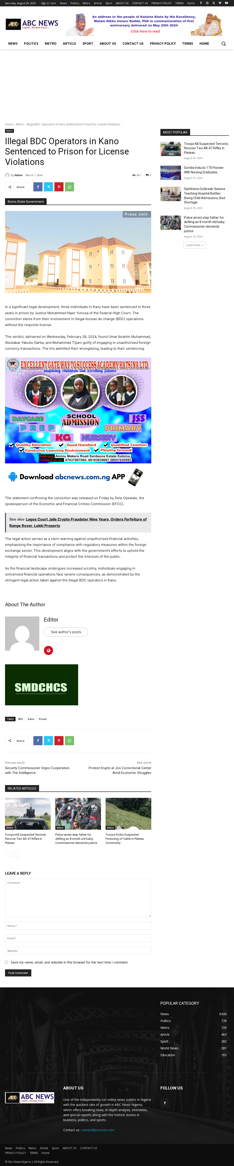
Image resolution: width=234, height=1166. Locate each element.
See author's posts (66, 632)
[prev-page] (8, 854)
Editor (19, 175)
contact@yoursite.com (97, 1130)
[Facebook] (201, 3)
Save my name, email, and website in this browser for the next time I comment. (69, 962)
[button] (223, 43)
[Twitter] (213, 3)
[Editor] (8, 175)
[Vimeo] (220, 3)
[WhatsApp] (69, 186)
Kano (31, 719)
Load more (193, 245)
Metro (20, 124)
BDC (20, 719)
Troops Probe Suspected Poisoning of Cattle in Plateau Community (125, 839)
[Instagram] (207, 3)
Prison (43, 719)
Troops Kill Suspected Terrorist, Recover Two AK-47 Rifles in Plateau (25, 839)
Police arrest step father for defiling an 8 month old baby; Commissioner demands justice (76, 839)
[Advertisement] (117, 83)
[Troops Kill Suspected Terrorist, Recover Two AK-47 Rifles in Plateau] (28, 814)
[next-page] (15, 854)
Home (9, 124)
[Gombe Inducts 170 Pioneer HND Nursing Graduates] (170, 173)
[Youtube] (226, 3)
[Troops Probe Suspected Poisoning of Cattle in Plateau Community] (128, 814)
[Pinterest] (59, 186)
